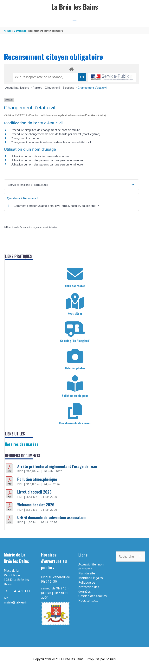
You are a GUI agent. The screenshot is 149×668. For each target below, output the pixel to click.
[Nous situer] (75, 301)
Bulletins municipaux (75, 395)
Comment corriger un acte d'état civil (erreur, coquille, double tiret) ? (56, 205)
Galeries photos (75, 368)
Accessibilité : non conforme (91, 566)
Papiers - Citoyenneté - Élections (54, 87)
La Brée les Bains (74, 7)
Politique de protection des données (88, 587)
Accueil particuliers (17, 87)
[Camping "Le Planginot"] (75, 328)
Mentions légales (90, 578)
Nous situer (75, 313)
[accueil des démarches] (71, 68)
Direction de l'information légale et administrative (31, 227)
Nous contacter (75, 286)
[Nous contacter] (75, 274)
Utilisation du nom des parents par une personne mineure (47, 164)
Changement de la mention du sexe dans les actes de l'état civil (51, 142)
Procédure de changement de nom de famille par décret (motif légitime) (55, 134)
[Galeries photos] (75, 356)
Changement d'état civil (92, 87)
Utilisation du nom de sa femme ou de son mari (40, 156)
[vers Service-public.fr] (112, 77)
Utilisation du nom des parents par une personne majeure (47, 160)
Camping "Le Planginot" (75, 340)
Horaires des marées (21, 444)
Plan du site (86, 573)
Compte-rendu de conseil (75, 423)
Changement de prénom (26, 138)
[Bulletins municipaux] (75, 383)
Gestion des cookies (92, 596)
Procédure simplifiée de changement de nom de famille (45, 130)
